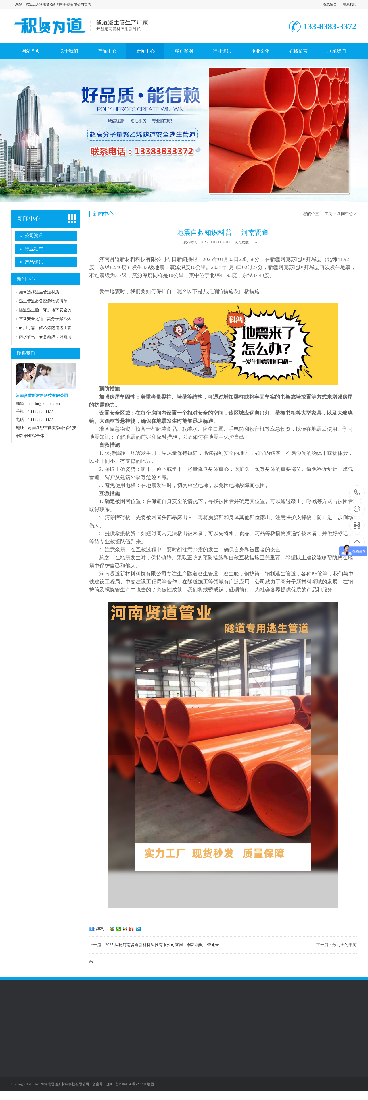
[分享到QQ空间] (112, 929)
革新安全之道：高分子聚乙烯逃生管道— (55, 319)
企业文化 (260, 51)
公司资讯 (34, 235)
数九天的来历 (344, 945)
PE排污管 (59, 1085)
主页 (328, 214)
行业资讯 (222, 51)
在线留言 (330, 4)
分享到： (101, 929)
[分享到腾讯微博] (138, 929)
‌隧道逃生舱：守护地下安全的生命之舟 (53, 310)
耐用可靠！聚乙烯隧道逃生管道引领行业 (55, 328)
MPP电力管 (61, 1076)
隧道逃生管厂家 (50, 1017)
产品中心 (107, 51)
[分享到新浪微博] (131, 929)
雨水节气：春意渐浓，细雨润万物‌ (49, 337)
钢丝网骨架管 (63, 1093)
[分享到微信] (118, 929)
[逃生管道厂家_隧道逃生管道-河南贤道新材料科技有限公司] (51, 37)
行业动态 (34, 248)
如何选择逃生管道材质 (39, 292)
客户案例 (184, 51)
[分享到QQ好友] (125, 929)
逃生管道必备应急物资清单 (43, 301)
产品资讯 (34, 262)
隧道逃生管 (61, 1059)
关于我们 (69, 51)
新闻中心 (145, 51)
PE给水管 (59, 1068)
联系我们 (349, 4)
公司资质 (20, 1068)
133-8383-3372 (357, 492)
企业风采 (20, 1059)
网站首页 (31, 51)
